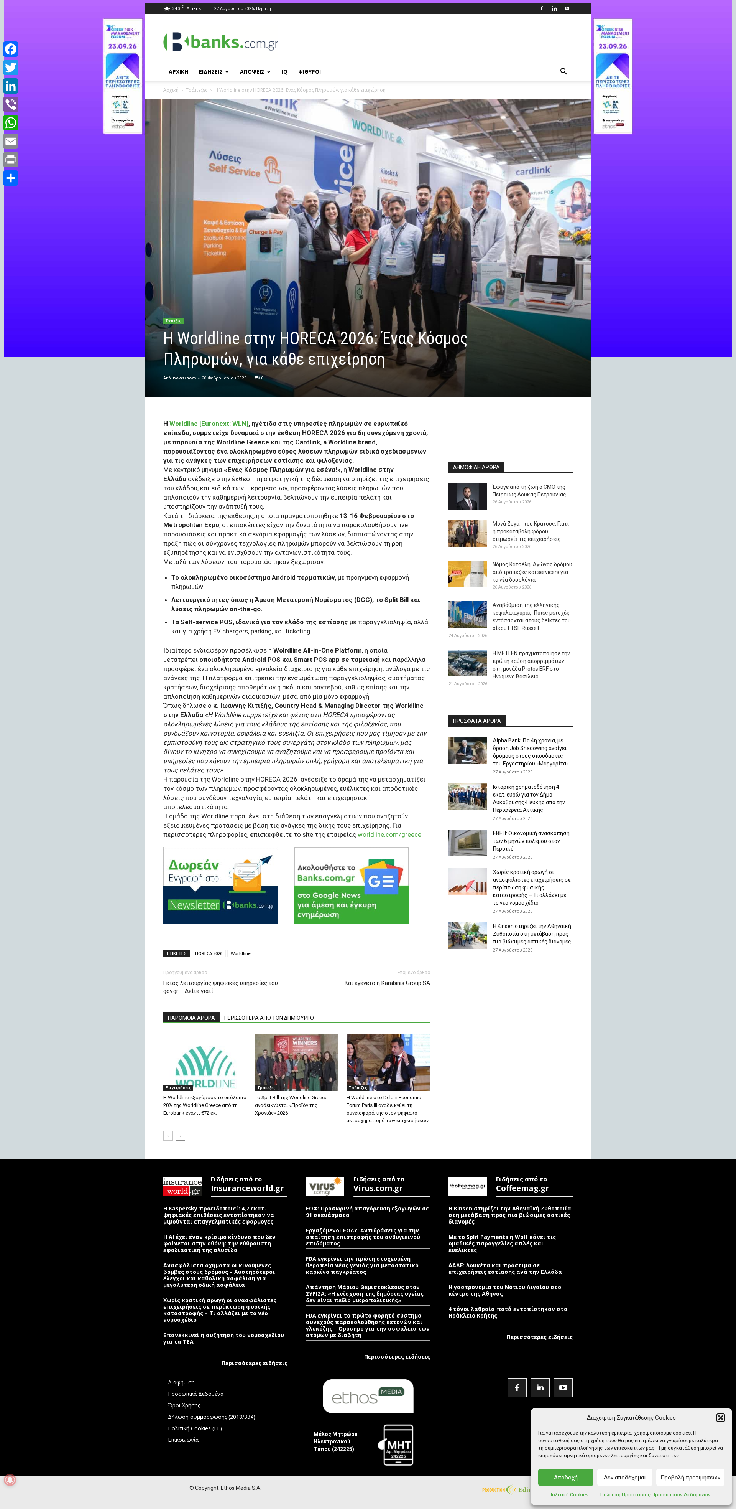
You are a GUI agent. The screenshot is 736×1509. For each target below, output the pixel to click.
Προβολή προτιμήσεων (690, 1477)
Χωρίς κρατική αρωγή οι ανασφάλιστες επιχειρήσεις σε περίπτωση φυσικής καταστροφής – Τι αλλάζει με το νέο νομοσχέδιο (532, 887)
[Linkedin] (554, 8)
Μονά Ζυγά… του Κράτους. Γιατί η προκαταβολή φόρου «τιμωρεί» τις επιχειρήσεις (531, 531)
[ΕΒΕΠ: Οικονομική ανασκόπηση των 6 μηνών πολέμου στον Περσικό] (468, 843)
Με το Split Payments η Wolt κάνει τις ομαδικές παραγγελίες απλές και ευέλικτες (502, 1243)
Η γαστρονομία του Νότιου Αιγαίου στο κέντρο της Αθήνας (505, 1290)
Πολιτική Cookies (568, 1494)
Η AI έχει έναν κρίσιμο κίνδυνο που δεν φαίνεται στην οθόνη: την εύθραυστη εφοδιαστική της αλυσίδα (219, 1243)
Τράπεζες (196, 90)
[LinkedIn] (11, 86)
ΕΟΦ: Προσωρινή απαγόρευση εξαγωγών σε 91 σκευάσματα (367, 1212)
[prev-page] (168, 1136)
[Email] (11, 141)
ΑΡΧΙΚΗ (178, 71)
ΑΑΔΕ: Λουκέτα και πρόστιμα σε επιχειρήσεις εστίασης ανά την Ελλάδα (505, 1268)
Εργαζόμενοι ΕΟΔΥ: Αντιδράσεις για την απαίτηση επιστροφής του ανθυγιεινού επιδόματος (363, 1237)
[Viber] (11, 104)
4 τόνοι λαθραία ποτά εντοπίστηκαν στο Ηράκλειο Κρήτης (508, 1312)
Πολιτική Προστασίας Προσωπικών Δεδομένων (655, 1494)
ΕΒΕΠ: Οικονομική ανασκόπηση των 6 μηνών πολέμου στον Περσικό (531, 841)
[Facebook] (541, 8)
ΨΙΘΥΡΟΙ (309, 71)
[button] (720, 1418)
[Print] (11, 159)
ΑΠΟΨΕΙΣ (252, 71)
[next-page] (180, 1136)
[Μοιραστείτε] (11, 178)
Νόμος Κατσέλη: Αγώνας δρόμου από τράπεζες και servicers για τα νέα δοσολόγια (532, 572)
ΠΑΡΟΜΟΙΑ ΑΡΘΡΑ (191, 1018)
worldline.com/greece (389, 834)
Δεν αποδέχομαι (625, 1477)
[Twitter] (11, 67)
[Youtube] (567, 8)
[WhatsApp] (11, 123)
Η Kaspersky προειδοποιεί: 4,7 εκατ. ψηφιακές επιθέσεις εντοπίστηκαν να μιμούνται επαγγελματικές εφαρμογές (218, 1215)
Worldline (241, 953)
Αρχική (171, 90)
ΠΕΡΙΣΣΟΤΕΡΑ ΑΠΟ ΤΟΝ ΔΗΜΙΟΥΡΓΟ (269, 1018)
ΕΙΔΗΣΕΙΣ (211, 71)
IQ (285, 71)
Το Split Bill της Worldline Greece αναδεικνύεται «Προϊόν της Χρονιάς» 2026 (291, 1105)
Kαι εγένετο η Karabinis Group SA (387, 983)
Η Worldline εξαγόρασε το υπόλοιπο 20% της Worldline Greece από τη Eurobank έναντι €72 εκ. (204, 1105)
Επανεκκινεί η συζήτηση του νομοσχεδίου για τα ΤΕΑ (223, 1338)
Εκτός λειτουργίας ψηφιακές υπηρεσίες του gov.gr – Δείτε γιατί (220, 987)
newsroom (184, 378)
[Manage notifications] (10, 1480)
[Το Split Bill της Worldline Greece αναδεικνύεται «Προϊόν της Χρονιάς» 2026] (296, 1062)
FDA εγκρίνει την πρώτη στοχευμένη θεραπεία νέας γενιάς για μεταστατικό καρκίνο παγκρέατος (362, 1265)
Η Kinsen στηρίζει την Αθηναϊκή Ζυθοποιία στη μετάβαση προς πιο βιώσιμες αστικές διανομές (532, 934)
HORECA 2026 (208, 953)
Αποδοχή (566, 1477)
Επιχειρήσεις (178, 1087)
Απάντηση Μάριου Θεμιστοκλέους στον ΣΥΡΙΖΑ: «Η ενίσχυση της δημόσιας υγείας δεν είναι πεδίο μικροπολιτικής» (365, 1293)
